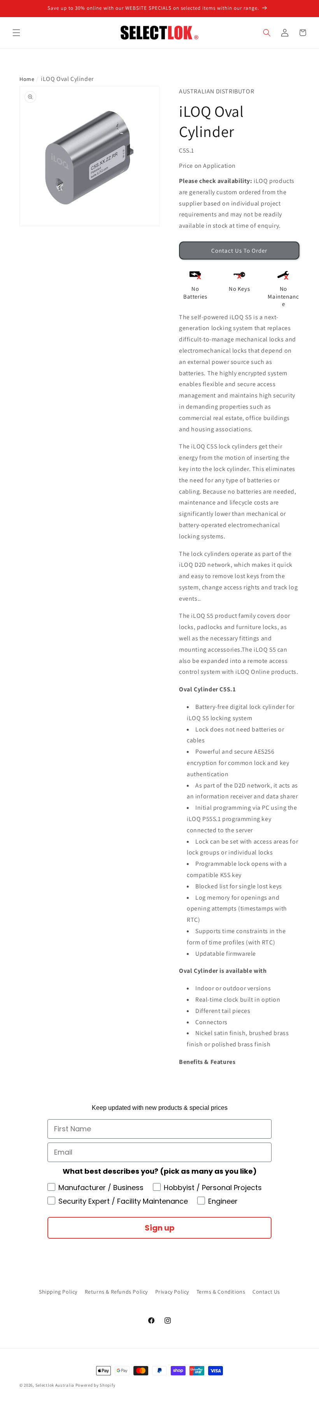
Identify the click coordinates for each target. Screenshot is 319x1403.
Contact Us (266, 1291)
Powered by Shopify (95, 1385)
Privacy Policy (172, 1291)
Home (26, 79)
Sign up (160, 1227)
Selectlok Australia (54, 1385)
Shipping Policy (58, 1291)
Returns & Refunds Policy (116, 1291)
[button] (16, 32)
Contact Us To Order (239, 250)
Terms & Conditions (220, 1291)
